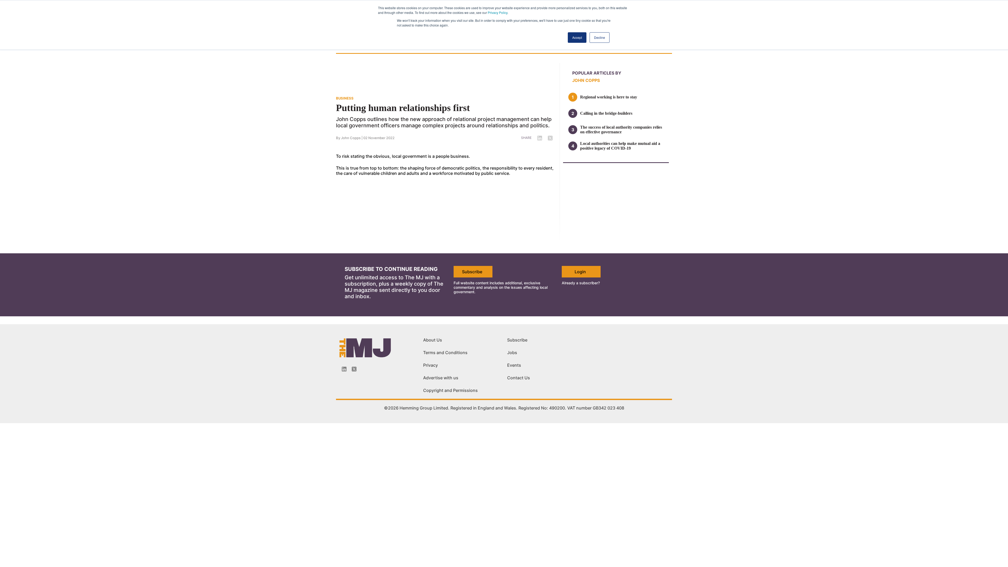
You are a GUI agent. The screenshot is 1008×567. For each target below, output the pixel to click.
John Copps (351, 138)
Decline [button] (599, 37)
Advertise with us (440, 377)
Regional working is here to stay (608, 97)
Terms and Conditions (445, 352)
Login (580, 271)
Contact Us (518, 377)
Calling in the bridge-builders (606, 113)
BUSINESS (345, 98)
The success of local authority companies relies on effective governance (621, 129)
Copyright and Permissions (450, 390)
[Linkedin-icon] (344, 369)
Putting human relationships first (403, 108)
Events (514, 365)
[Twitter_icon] (354, 369)
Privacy (430, 365)
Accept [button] (577, 37)
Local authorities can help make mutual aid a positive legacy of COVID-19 (620, 145)
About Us (432, 340)
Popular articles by (596, 73)
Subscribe (472, 271)
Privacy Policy (497, 12)
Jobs (512, 352)
